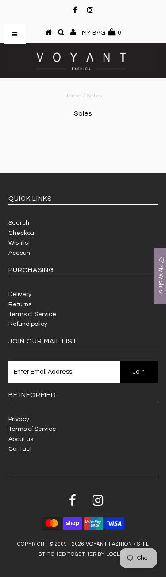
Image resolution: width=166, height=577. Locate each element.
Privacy (18, 419)
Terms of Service (32, 314)
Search (18, 223)
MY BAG (101, 33)
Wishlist (19, 243)
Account (20, 253)
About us (20, 439)
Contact (20, 449)
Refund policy (27, 324)
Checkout (22, 233)
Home (72, 96)
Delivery (19, 294)
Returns (19, 304)
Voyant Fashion (109, 544)
